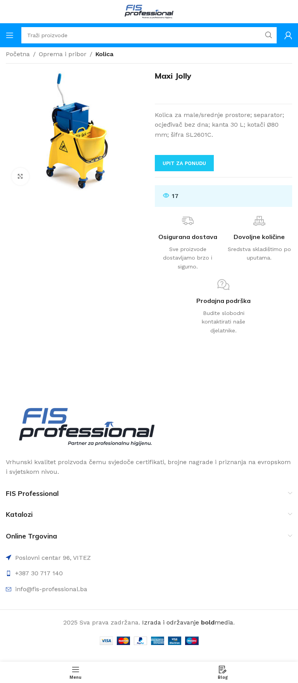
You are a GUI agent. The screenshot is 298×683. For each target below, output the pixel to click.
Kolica (104, 54)
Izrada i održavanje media (187, 622)
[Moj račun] (288, 35)
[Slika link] (87, 426)
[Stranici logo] (149, 11)
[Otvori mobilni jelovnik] (9, 35)
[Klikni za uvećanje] (20, 176)
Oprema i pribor (63, 54)
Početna (18, 54)
